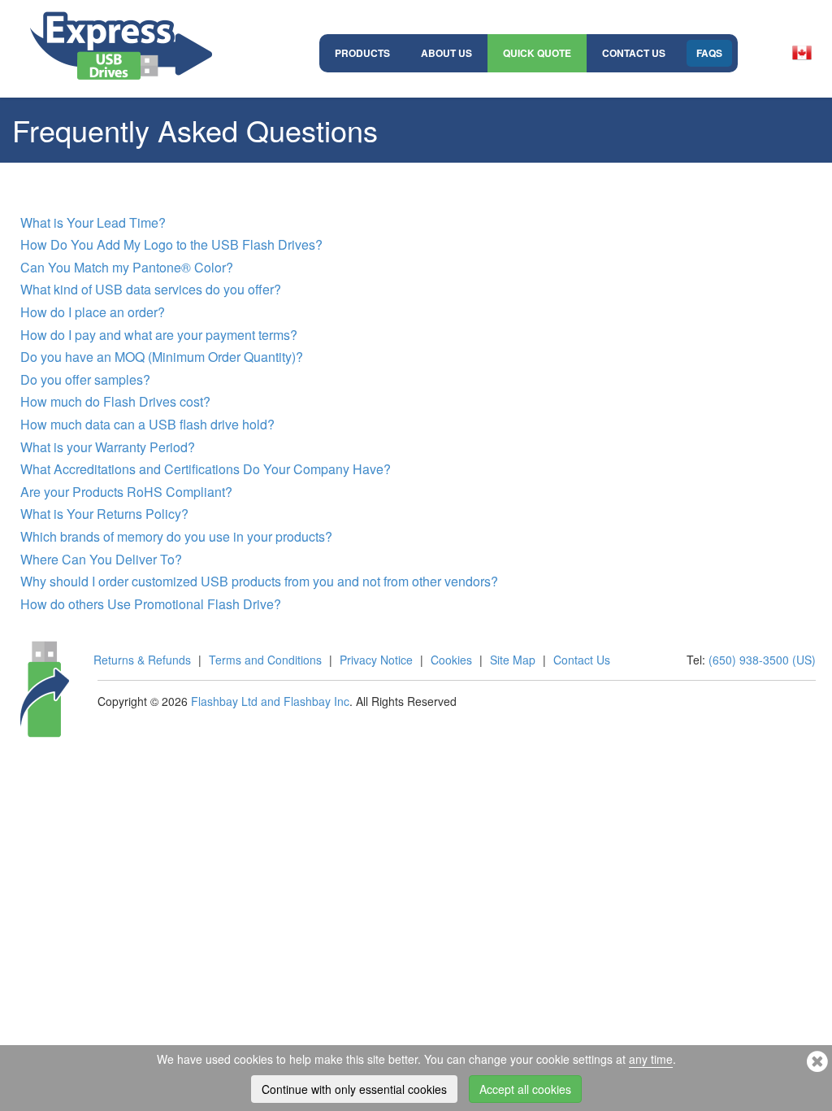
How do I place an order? (92, 312)
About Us (446, 53)
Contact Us (633, 53)
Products (362, 53)
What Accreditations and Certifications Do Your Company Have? (205, 469)
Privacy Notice (376, 659)
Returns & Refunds (142, 659)
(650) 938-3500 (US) (762, 659)
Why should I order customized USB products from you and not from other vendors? (259, 581)
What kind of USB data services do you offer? (150, 289)
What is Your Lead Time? (93, 222)
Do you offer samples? (85, 379)
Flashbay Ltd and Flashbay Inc (270, 701)
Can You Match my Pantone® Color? (126, 267)
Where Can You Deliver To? (101, 559)
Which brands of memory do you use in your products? (176, 536)
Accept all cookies (525, 1089)
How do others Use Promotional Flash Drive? (150, 604)
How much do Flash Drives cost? (115, 401)
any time (651, 1059)
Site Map (512, 659)
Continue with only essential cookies (354, 1089)
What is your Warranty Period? (107, 447)
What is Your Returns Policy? (104, 513)
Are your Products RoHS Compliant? (126, 491)
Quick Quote (537, 53)
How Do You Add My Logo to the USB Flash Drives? (171, 244)
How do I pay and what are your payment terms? (158, 334)
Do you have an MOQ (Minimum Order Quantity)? (161, 356)
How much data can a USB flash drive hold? (147, 424)
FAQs (709, 53)
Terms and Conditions (265, 659)
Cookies (451, 659)
